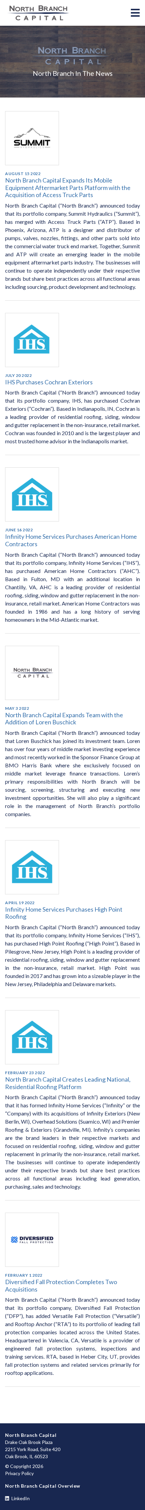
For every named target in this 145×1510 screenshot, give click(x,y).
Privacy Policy (19, 1473)
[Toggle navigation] (135, 12)
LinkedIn (20, 1498)
